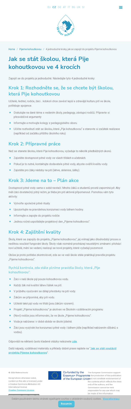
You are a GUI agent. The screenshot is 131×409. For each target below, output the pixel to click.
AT (64, 7)
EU (49, 7)
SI (83, 7)
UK (78, 7)
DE (59, 7)
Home (12, 49)
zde (74, 341)
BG (73, 7)
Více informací (111, 398)
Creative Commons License (21, 390)
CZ (54, 7)
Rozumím (66, 403)
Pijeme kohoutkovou (30, 49)
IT (69, 7)
